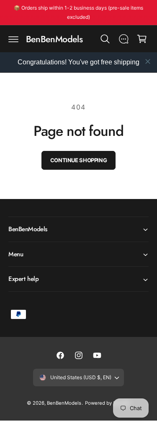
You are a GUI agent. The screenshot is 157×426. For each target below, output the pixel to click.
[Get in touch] (123, 39)
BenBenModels (64, 403)
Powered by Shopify (107, 403)
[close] (147, 61)
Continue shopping (78, 160)
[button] (13, 39)
